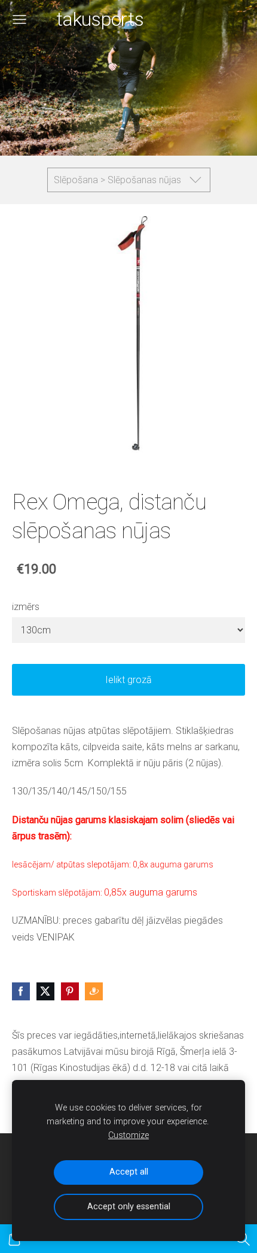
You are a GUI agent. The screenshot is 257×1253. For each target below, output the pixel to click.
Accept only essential (128, 1207)
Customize (128, 1135)
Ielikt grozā (128, 679)
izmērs (25, 606)
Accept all (128, 1172)
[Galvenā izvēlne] (19, 19)
